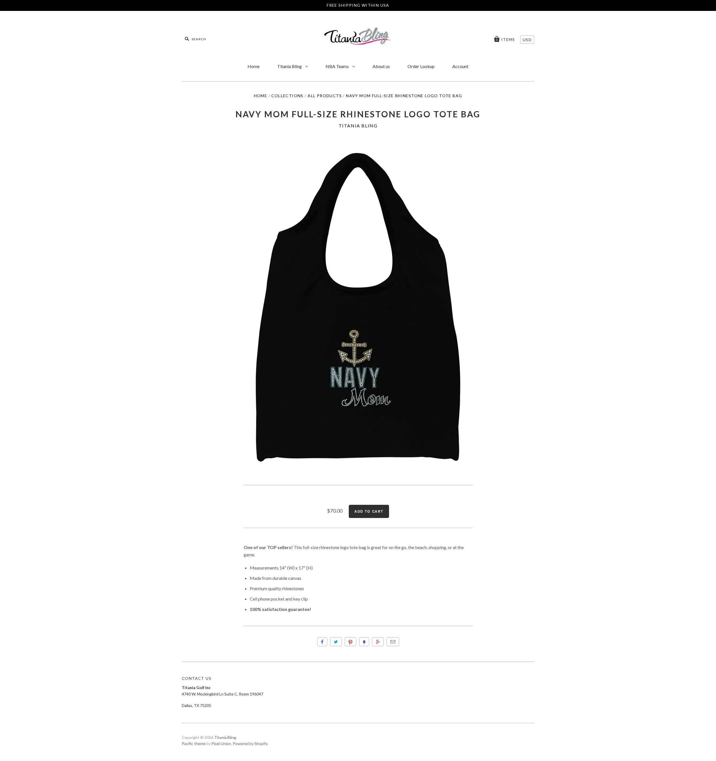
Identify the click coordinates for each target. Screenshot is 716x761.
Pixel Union (221, 743)
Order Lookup (421, 66)
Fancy (364, 641)
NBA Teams (338, 66)
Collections (287, 95)
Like (322, 641)
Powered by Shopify (250, 743)
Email (393, 641)
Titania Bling (290, 66)
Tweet (336, 641)
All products (325, 95)
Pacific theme (194, 743)
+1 (378, 641)
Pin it (350, 641)
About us (381, 66)
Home (254, 66)
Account (460, 66)
